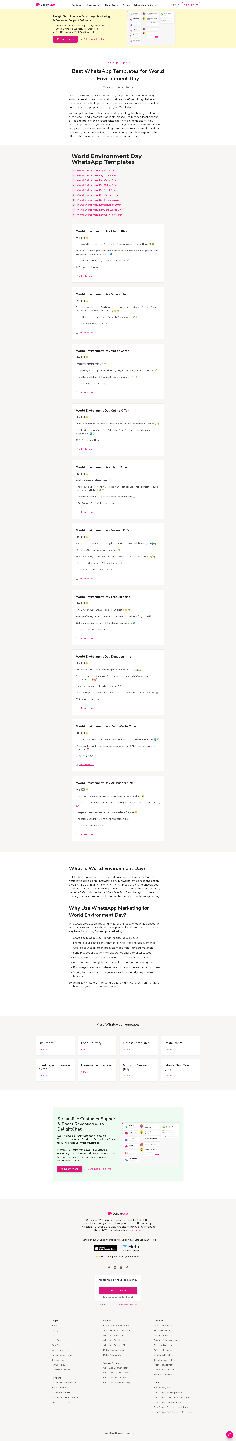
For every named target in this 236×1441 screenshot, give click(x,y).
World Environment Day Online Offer (97, 185)
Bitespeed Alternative (164, 1345)
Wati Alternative (161, 1335)
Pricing (126, 5)
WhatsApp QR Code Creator (116, 1373)
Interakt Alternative (163, 1325)
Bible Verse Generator (62, 1392)
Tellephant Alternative (164, 1360)
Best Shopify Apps (162, 1387)
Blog (54, 1335)
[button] (77, 5)
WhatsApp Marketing (113, 1335)
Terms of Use (58, 1360)
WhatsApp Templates (118, 62)
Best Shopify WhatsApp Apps (168, 1392)
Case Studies (58, 1345)
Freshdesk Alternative (164, 1365)
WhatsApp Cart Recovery (115, 1340)
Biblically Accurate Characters (66, 1397)
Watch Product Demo (62, 1350)
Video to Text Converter (63, 1402)
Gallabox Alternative (163, 1355)
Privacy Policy (58, 1365)
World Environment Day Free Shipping (98, 200)
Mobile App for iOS (112, 1355)
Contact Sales (118, 1290)
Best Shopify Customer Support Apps (172, 1397)
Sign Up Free (191, 4)
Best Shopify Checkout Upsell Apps (171, 1407)
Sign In (175, 4)
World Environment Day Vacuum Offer (98, 195)
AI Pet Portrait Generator (64, 1382)
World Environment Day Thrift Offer (96, 190)
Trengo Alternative (163, 1374)
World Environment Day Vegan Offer (97, 180)
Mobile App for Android (114, 1350)
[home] (45, 4)
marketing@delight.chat (128, 1305)
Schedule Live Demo (145, 5)
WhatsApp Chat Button (114, 1377)
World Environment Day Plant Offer (96, 170)
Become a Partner (61, 1370)
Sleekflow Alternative (164, 1370)
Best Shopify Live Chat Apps (167, 1402)
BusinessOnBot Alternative (167, 1340)
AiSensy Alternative (163, 1350)
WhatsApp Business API (114, 1345)
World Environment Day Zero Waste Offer (100, 210)
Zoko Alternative (162, 1330)
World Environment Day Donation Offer (99, 205)
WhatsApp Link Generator (115, 1368)
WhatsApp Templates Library (117, 1382)
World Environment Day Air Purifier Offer (99, 214)
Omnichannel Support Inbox (116, 1330)
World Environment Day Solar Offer (96, 175)
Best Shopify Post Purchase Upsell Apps (173, 1412)
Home (55, 1325)
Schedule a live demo (95, 39)
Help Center (112, 5)
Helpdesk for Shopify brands (116, 1325)
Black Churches (59, 1387)
